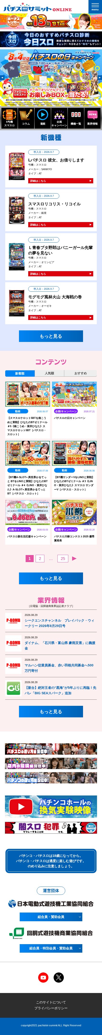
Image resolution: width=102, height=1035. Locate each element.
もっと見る (51, 336)
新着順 (19, 373)
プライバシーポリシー (51, 1008)
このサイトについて (51, 1002)
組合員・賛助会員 (51, 917)
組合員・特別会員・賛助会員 (51, 948)
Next (99, 77)
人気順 (49, 373)
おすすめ (80, 373)
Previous (2, 77)
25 (63, 558)
